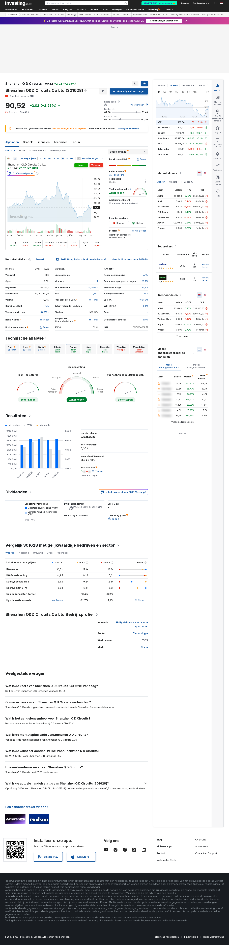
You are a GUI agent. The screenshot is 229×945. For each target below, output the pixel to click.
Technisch (61, 142)
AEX (159, 122)
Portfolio (161, 853)
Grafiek (28, 142)
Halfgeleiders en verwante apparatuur (132, 624)
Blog (159, 839)
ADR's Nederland (102, 14)
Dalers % (188, 182)
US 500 (161, 133)
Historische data (38, 150)
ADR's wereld (85, 14)
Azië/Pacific (155, 14)
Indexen (173, 85)
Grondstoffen (188, 85)
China (144, 647)
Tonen (59, 600)
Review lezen (205, 265)
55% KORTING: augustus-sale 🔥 (159, 3)
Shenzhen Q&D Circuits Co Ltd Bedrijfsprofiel (49, 614)
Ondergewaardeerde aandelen (185, 14)
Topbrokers (165, 246)
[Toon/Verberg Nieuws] (79, 158)
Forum (76, 142)
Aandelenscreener (135, 9)
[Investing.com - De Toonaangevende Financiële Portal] (18, 3)
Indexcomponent (58, 150)
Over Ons (200, 839)
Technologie (140, 633)
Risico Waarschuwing (213, 937)
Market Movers (167, 173)
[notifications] (215, 3)
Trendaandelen (167, 295)
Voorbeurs (59, 14)
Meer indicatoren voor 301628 (129, 259)
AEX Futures (163, 127)
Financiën (43, 142)
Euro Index (162, 154)
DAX (159, 143)
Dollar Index (163, 149)
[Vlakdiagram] (15, 158)
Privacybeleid (191, 937)
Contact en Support (206, 853)
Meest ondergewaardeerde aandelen (171, 353)
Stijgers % (174, 182)
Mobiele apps (164, 846)
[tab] (12, 349)
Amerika (117, 14)
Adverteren (201, 846)
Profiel (22, 150)
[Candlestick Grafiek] (9, 158)
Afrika (165, 14)
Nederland (47, 14)
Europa (126, 14)
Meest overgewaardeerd (196, 366)
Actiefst (161, 182)
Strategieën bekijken (128, 128)
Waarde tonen (137, 105)
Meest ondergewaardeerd (169, 366)
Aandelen (12, 14)
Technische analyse (24, 338)
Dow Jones (163, 138)
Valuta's (161, 85)
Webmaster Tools (166, 860)
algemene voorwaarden (167, 937)
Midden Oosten (140, 14)
